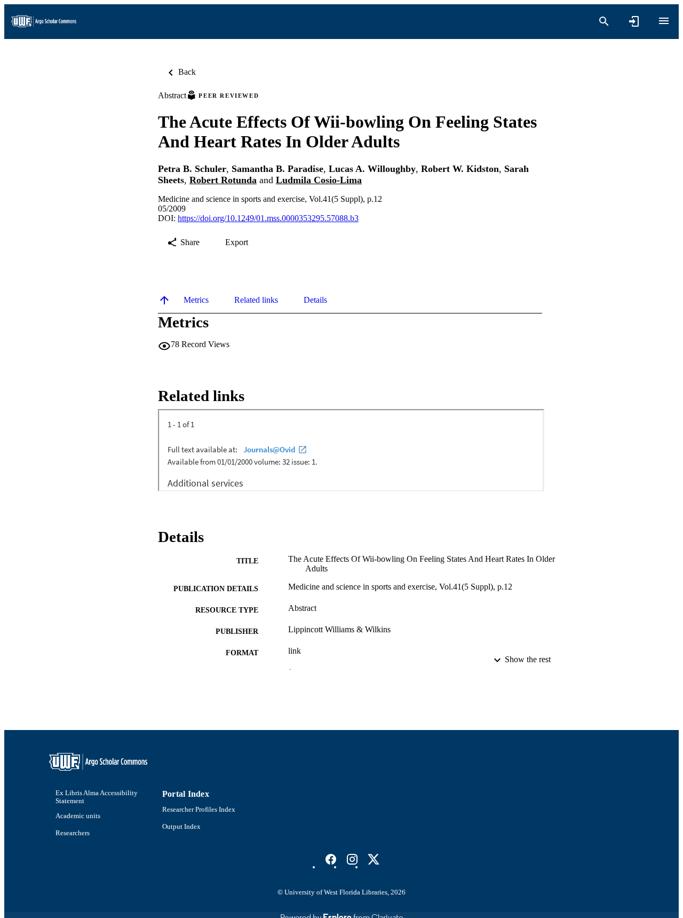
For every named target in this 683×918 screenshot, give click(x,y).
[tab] (196, 300)
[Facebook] (331, 859)
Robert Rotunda (223, 180)
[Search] (604, 21)
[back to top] (164, 300)
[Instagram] (352, 859)
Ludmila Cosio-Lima (319, 180)
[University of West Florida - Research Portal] (44, 22)
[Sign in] (634, 21)
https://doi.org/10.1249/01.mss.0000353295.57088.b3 (268, 218)
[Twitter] (373, 859)
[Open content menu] (663, 21)
